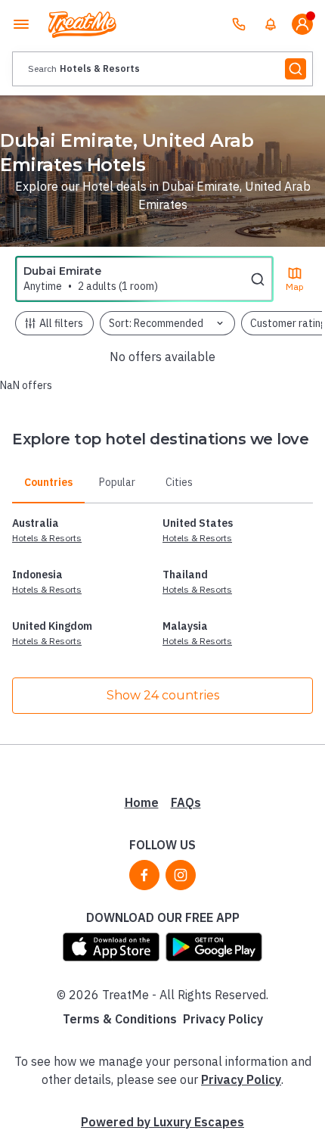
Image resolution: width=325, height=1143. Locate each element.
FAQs (186, 802)
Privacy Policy (223, 1018)
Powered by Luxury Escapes (162, 1121)
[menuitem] (270, 24)
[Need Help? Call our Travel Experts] (238, 24)
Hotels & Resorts (47, 537)
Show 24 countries (163, 695)
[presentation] (162, 69)
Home (142, 802)
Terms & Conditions (120, 1018)
